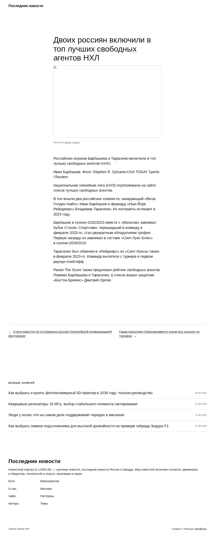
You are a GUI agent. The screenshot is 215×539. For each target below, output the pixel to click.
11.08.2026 (201, 415)
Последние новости (25, 6)
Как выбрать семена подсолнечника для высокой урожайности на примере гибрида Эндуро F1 (88, 426)
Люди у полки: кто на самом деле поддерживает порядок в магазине (66, 415)
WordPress (201, 528)
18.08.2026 (201, 393)
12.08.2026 (201, 404)
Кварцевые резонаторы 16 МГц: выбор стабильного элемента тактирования (72, 404)
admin (68, 142)
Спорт (76, 142)
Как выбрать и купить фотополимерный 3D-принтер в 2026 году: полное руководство (80, 393)
